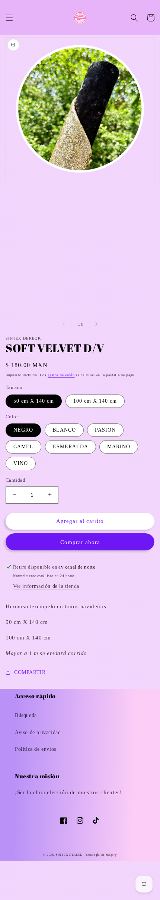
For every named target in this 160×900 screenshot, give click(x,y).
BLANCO (64, 430)
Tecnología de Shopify (100, 855)
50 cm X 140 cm (33, 401)
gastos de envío (61, 375)
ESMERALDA (70, 446)
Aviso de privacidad (38, 732)
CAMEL (23, 446)
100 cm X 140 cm (95, 401)
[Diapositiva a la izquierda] (63, 324)
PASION (105, 430)
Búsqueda (26, 715)
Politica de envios (35, 749)
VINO (20, 463)
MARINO (118, 446)
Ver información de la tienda (46, 586)
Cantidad (15, 480)
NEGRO (23, 430)
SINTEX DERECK (69, 855)
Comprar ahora (80, 542)
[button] (9, 18)
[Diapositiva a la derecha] (96, 324)
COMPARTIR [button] (29, 672)
